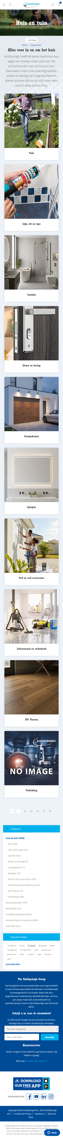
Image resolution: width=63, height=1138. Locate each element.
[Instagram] (51, 1096)
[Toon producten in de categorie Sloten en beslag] (31, 333)
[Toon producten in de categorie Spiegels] (31, 475)
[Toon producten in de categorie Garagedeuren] (31, 404)
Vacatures (39, 1113)
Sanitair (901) (14, 855)
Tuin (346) (13, 843)
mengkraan (12, 950)
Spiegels (31, 507)
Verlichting (31, 790)
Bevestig (49, 1037)
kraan (32, 945)
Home (24, 45)
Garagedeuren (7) (16, 867)
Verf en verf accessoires (31, 577)
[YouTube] (36, 1096)
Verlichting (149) (16, 896)
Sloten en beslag (31, 365)
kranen (43, 945)
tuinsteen (47, 954)
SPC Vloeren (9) (15, 890)
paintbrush (46, 950)
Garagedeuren (31, 436)
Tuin (31, 153)
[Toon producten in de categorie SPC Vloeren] (31, 687)
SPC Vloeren (31, 719)
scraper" (31, 954)
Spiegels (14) (14, 873)
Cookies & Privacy (22, 1113)
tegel (39, 954)
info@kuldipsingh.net (36, 1060)
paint (36, 950)
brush (22, 945)
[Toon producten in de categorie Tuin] (31, 121)
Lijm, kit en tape (32, 223)
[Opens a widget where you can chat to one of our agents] (52, 1133)
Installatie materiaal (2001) (19, 914)
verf (9, 958)
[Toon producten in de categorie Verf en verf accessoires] (31, 546)
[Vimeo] (44, 1096)
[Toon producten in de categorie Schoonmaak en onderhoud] (31, 616)
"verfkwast (12, 945)
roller (21, 954)
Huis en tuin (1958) (15, 838)
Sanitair (31, 294)
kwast (52, 945)
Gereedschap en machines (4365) (22, 920)
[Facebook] (29, 1096)
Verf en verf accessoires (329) (22, 879)
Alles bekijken (13, 964)
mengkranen (25, 950)
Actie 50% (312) (13, 926)
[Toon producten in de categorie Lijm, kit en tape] (31, 191)
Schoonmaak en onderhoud (31, 648)
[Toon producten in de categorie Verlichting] (31, 758)
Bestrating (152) (13, 908)
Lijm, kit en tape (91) (18, 849)
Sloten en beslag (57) (18, 861)
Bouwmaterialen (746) (16, 902)
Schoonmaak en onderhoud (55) (24, 884)
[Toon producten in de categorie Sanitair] (31, 262)
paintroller (12, 954)
